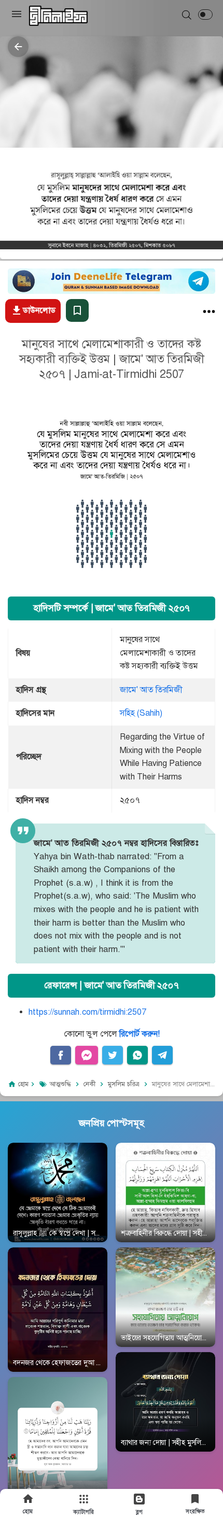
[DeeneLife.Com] (58, 15)
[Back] (18, 46)
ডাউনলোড (39, 310)
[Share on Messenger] (86, 1055)
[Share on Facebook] (60, 1055)
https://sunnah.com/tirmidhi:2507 (87, 1012)
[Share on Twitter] (112, 1055)
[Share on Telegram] (162, 1055)
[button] (205, 14)
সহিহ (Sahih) (141, 713)
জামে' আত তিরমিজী (151, 690)
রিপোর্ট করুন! (139, 1034)
